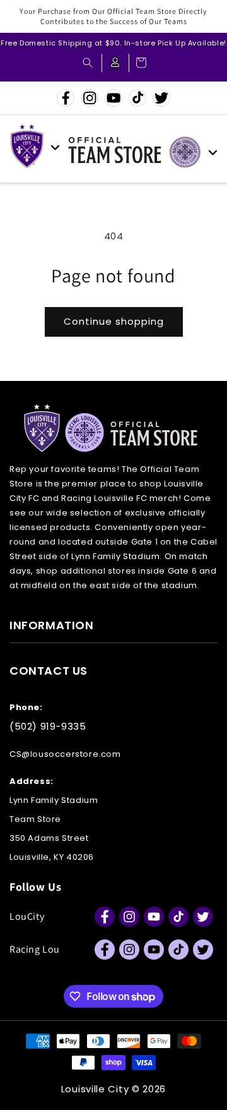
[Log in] (115, 63)
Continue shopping (114, 321)
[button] (88, 62)
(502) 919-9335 (47, 726)
